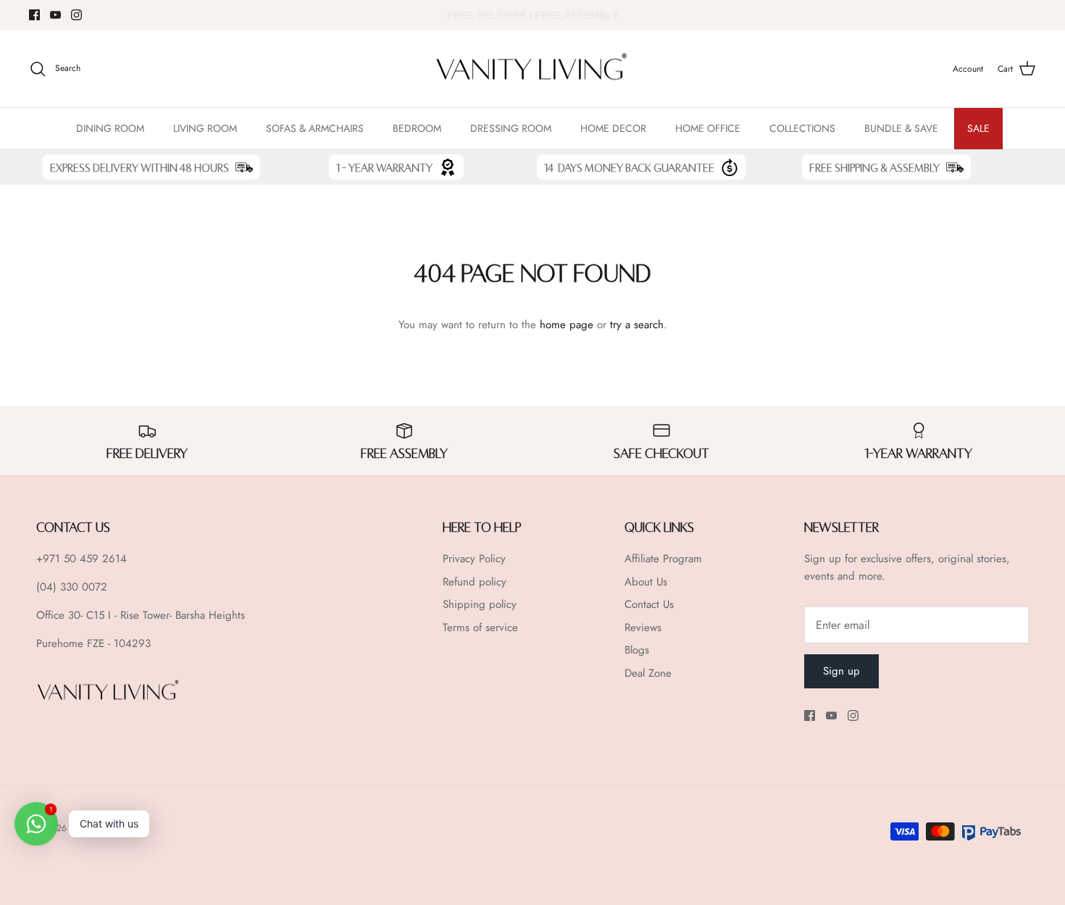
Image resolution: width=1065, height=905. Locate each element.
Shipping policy (480, 604)
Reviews (643, 627)
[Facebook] (34, 14)
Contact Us (649, 604)
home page (566, 325)
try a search (637, 325)
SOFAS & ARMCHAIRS (315, 128)
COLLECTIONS (802, 128)
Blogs (637, 650)
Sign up (841, 671)
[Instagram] (76, 14)
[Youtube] (55, 14)
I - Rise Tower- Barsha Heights (176, 615)
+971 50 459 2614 (81, 559)
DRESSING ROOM (510, 128)
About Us (646, 582)
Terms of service (480, 627)
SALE (978, 128)
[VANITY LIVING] (532, 69)
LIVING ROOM (205, 128)
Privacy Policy (474, 559)
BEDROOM (417, 128)
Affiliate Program (663, 559)
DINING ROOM (110, 128)
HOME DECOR (613, 128)
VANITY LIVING (99, 828)
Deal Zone (648, 673)
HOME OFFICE (707, 128)
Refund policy (474, 582)
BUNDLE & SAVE (901, 128)
